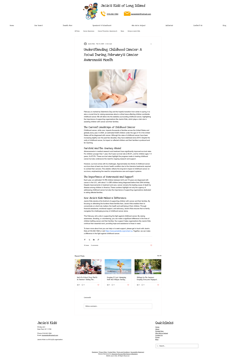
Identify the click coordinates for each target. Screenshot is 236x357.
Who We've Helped (161, 333)
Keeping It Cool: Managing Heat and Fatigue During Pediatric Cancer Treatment (117, 278)
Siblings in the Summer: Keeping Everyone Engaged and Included (147, 278)
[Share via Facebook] (85, 239)
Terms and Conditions (123, 352)
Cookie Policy (112, 352)
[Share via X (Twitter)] (89, 239)
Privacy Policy (103, 352)
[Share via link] (98, 239)
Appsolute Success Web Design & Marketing (125, 354)
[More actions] (151, 44)
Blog (156, 339)
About (157, 329)
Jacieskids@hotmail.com (50, 335)
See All (159, 255)
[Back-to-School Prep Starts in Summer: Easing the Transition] (88, 266)
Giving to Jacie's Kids (134, 31)
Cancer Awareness (88, 31)
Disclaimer (95, 352)
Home (157, 327)
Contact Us (159, 335)
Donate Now (159, 331)
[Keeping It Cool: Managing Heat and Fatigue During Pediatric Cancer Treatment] (118, 266)
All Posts (77, 31)
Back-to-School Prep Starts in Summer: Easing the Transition (87, 278)
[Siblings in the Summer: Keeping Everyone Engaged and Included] (148, 266)
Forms (157, 337)
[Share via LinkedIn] (94, 239)
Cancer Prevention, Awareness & (107, 31)
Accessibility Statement (137, 352)
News (122, 31)
